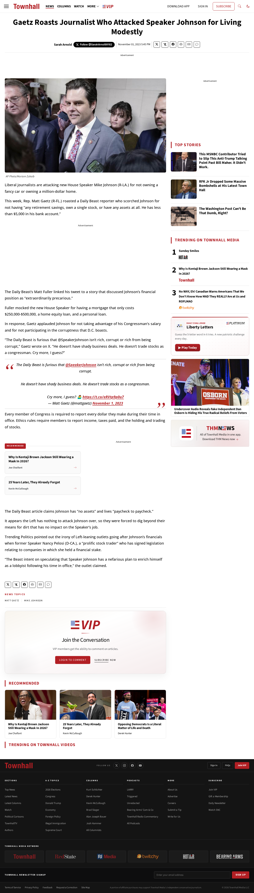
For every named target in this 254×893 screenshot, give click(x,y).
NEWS (50, 6)
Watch (8, 810)
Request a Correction (66, 887)
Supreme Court (53, 830)
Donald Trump (53, 803)
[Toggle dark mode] (248, 6)
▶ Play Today (187, 347)
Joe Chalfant (15, 733)
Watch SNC (214, 810)
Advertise (172, 796)
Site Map (85, 887)
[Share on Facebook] (173, 44)
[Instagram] (124, 765)
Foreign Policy (53, 816)
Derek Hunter (125, 733)
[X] (116, 765)
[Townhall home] (19, 765)
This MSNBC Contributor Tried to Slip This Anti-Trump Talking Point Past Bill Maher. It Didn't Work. (223, 161)
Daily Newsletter (217, 803)
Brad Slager (92, 810)
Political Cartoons (14, 816)
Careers (172, 803)
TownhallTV (11, 823)
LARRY (130, 789)
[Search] (239, 6)
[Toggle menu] (6, 6)
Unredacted (133, 803)
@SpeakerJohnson (80, 364)
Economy (50, 810)
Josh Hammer (93, 823)
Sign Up (241, 875)
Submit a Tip (174, 810)
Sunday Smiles (189, 251)
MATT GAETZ (12, 600)
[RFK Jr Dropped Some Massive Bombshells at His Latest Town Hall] (184, 189)
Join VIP (242, 765)
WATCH (79, 6)
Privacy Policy (32, 887)
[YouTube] (140, 765)
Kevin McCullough (72, 733)
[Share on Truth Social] (165, 44)
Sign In (213, 765)
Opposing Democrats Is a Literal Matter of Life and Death (139, 726)
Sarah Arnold (63, 44)
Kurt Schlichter (94, 789)
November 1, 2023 (107, 403)
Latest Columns (13, 803)
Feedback (47, 887)
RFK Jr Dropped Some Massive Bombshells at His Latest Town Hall (223, 186)
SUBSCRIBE (223, 6)
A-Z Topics (52, 780)
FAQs (227, 765)
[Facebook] (132, 765)
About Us (172, 789)
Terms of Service (13, 887)
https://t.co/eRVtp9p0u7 (103, 396)
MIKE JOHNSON (33, 600)
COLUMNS (64, 6)
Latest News (11, 796)
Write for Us (174, 816)
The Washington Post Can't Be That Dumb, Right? (222, 211)
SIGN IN (203, 6)
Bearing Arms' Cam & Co (140, 810)
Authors (9, 830)
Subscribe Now (105, 660)
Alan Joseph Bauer (96, 816)
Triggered (132, 796)
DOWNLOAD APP (178, 6)
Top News (10, 789)
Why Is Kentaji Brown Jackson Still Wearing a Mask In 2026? (28, 726)
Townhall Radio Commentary (142, 816)
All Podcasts (133, 823)
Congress (50, 796)
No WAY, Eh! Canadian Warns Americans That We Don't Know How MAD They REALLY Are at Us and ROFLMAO (212, 296)
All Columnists (93, 830)
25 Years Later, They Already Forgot (82, 726)
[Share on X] (157, 44)
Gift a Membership (218, 796)
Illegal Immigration (55, 823)
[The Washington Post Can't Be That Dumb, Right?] (184, 216)
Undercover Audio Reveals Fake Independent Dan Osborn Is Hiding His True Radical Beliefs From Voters (210, 411)
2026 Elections (52, 789)
